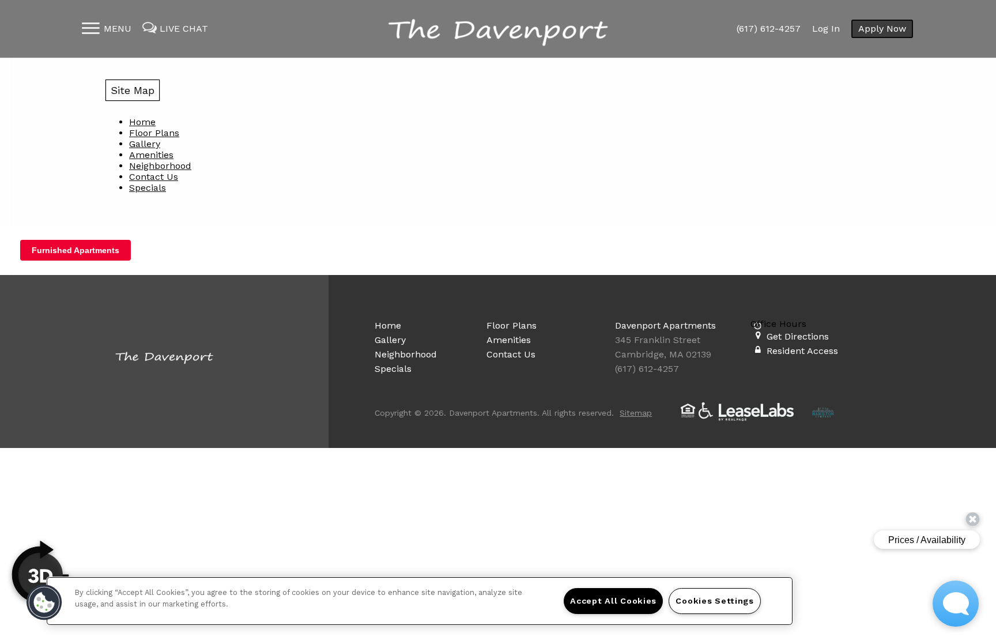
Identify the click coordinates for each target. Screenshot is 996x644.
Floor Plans (154, 132)
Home (142, 121)
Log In (826, 28)
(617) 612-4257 (769, 28)
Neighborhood (160, 165)
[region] (419, 601)
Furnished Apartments (75, 250)
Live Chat (184, 28)
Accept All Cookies (613, 600)
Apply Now (882, 28)
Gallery (144, 143)
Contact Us (153, 176)
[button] (44, 602)
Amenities (151, 154)
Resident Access (802, 350)
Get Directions (798, 336)
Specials (147, 187)
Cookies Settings (715, 600)
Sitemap (636, 412)
